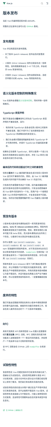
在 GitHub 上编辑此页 (14, 410)
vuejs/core (31, 252)
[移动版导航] (47, 3)
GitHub (30, 26)
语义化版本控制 (25, 100)
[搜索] (42, 3)
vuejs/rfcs (34, 346)
